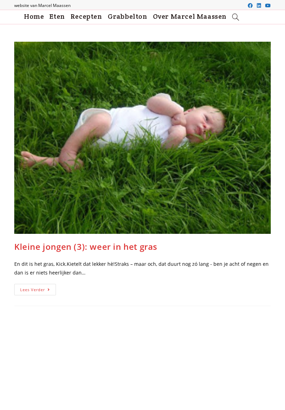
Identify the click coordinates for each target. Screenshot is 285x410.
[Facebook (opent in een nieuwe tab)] (250, 5)
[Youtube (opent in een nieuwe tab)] (267, 5)
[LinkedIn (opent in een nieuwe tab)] (259, 5)
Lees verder (38, 290)
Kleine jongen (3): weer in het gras (85, 246)
